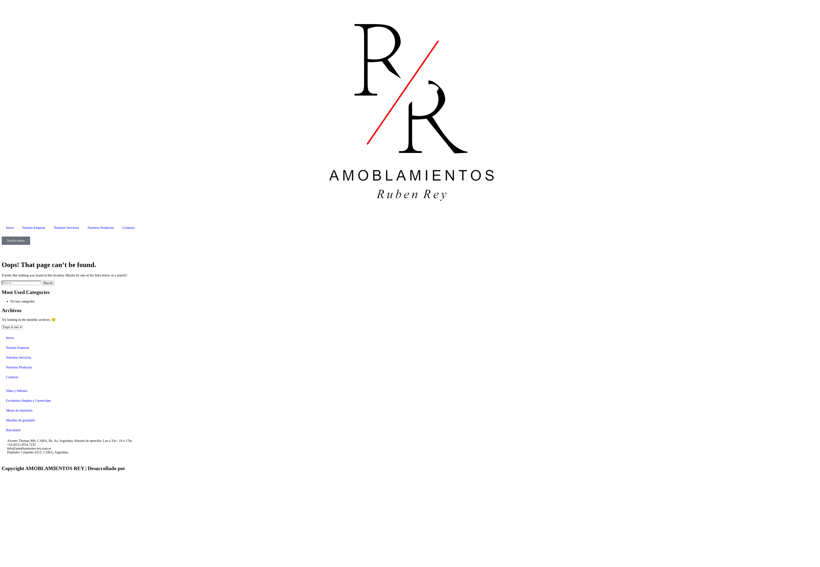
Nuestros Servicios (66, 227)
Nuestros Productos (101, 227)
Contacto (128, 227)
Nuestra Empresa (33, 227)
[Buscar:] (22, 283)
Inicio (10, 227)
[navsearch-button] (3, 251)
